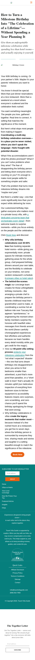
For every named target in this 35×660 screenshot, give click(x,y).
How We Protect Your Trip (9, 497)
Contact (17, 582)
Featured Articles (8, 501)
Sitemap (17, 579)
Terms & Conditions (17, 576)
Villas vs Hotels (7, 487)
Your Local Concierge (5, 492)
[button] (31, 2)
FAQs (4, 508)
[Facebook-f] (12, 605)
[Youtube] (22, 605)
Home (4, 484)
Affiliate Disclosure (17, 570)
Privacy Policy (17, 573)
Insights (4, 504)
